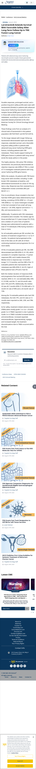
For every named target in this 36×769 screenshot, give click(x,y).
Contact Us (18, 625)
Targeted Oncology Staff (11, 418)
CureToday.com (18, 627)
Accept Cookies (20, 766)
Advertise (18, 624)
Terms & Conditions (18, 639)
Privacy (18, 637)
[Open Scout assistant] (27, 2)
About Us (18, 622)
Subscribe (27, 360)
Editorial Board (18, 641)
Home (3, 17)
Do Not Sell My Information (18, 635)
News (20, 677)
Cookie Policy (14, 753)
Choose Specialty (16, 7)
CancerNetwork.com (18, 629)
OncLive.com (18, 631)
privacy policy (6, 365)
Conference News (7, 374)
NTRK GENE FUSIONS (20, 374)
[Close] (33, 737)
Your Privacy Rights (18, 643)
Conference (9, 17)
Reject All (20, 761)
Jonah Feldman (8, 525)
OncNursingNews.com (18, 633)
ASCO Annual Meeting (9, 377)
